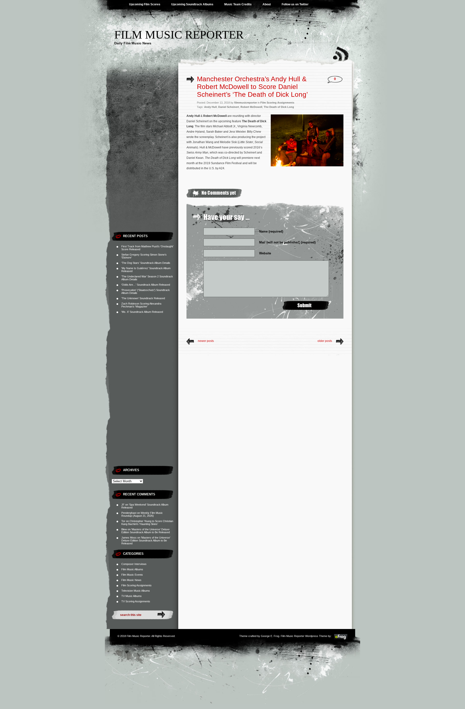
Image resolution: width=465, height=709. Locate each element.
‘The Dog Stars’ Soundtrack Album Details (145, 262)
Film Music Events (132, 574)
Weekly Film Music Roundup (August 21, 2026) (142, 514)
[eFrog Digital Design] (341, 639)
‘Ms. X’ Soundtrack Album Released (142, 311)
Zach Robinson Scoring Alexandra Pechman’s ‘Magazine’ (141, 305)
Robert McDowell (251, 106)
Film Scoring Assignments (136, 585)
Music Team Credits (238, 4)
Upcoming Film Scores (144, 4)
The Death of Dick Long (279, 106)
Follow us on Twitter (295, 4)
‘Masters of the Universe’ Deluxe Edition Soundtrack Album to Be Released (145, 531)
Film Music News (131, 580)
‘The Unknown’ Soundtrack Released (143, 298)
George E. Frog (270, 636)
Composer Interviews (134, 564)
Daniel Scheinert (228, 106)
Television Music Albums (135, 590)
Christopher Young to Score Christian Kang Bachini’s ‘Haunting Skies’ (147, 522)
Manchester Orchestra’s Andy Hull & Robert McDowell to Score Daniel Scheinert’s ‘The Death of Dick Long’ (252, 86)
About (267, 4)
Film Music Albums (132, 569)
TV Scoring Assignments (135, 601)
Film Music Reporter (179, 34)
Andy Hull (210, 106)
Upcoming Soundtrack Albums (192, 4)
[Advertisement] (145, 156)
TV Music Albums (131, 596)
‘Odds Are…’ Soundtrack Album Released (145, 284)
